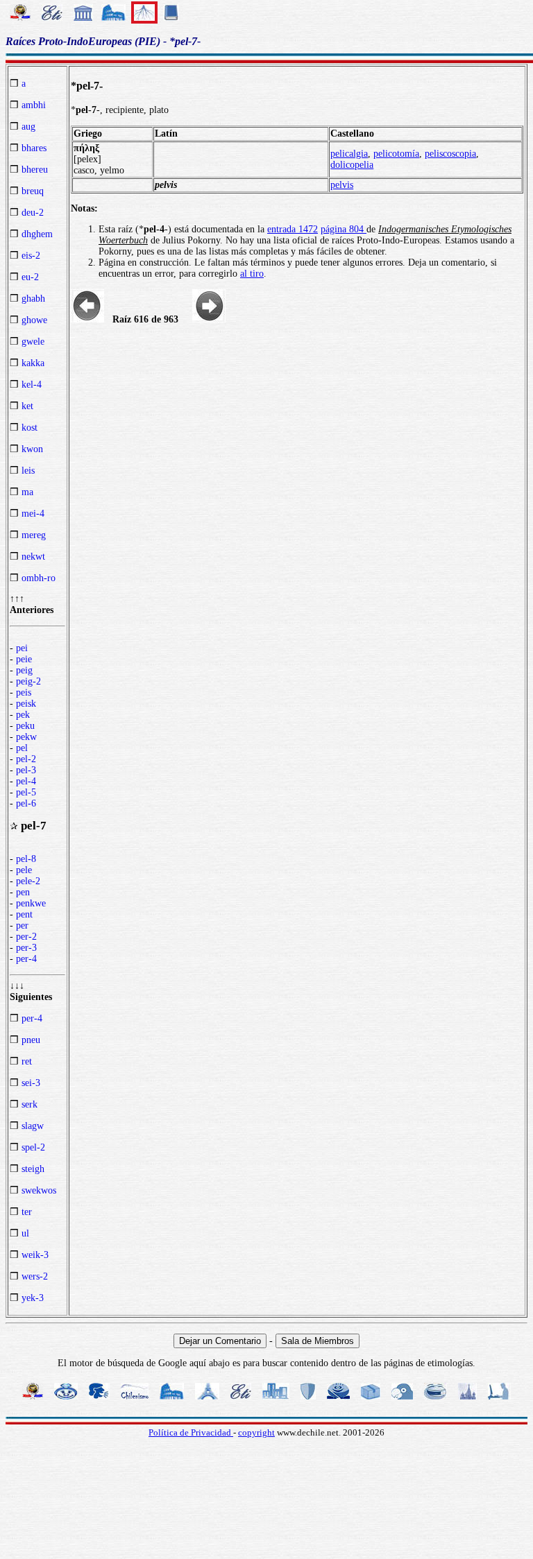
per (22, 925)
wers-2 (35, 1276)
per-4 (26, 959)
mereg (34, 535)
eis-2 (31, 255)
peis (23, 692)
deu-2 (33, 212)
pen (23, 892)
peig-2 (28, 681)
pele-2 (28, 881)
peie (24, 659)
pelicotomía (396, 153)
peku (25, 726)
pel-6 (26, 803)
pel (22, 748)
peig (24, 670)
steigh (33, 1169)
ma (27, 492)
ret (27, 1061)
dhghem (37, 234)
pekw (26, 737)
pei (22, 648)
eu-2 (30, 277)
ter (27, 1212)
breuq (33, 191)
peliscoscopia (450, 153)
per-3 (26, 947)
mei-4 (33, 513)
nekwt (33, 556)
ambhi (34, 105)
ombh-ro (39, 578)
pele (24, 870)
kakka (33, 363)
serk (29, 1104)
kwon (32, 449)
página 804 (343, 229)
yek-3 (33, 1298)
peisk (26, 703)
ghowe (34, 320)
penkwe (31, 903)
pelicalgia (349, 153)
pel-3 (26, 770)
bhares (34, 148)
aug (28, 126)
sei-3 (31, 1083)
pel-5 (26, 792)
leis (28, 470)
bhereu (35, 169)
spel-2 (33, 1147)
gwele (33, 341)
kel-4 (32, 384)
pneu (31, 1040)
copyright (256, 1432)
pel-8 (26, 859)
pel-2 (26, 759)
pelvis (341, 185)
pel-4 (26, 781)
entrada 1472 (292, 229)
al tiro (252, 273)
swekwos (39, 1190)
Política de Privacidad (191, 1432)
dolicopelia (351, 165)
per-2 (26, 936)
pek (23, 714)
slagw (33, 1126)
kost (29, 427)
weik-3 (35, 1255)
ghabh (33, 298)
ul (25, 1233)
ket (27, 406)
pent (24, 914)
